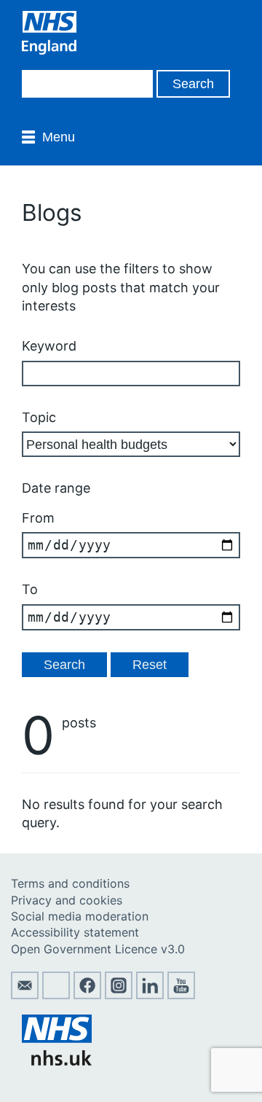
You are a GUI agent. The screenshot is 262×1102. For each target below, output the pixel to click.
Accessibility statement (75, 932)
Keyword (49, 345)
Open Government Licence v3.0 (98, 949)
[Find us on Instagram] (118, 995)
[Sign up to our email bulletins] (25, 995)
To (30, 589)
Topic (39, 417)
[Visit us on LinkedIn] (150, 995)
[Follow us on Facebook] (87, 995)
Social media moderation (79, 916)
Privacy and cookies (66, 900)
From (38, 517)
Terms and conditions (70, 883)
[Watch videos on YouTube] (181, 995)
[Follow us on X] (56, 995)
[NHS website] (57, 1061)
